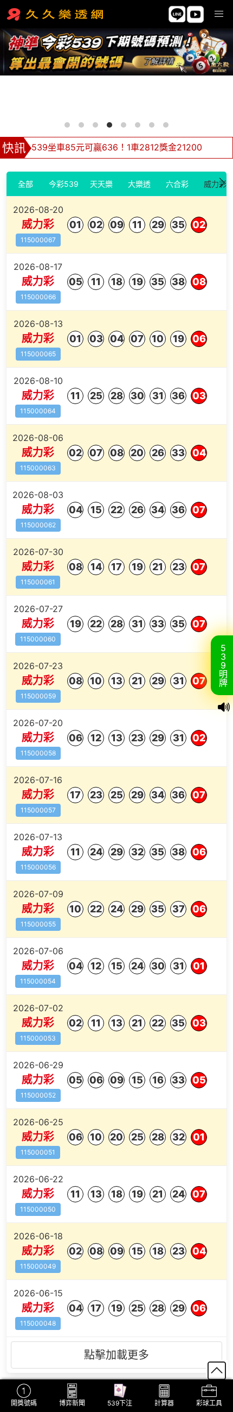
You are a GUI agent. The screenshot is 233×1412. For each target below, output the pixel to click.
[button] (219, 14)
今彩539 (64, 183)
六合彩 (177, 183)
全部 (25, 183)
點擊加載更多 (116, 1354)
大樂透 (139, 183)
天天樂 (101, 183)
